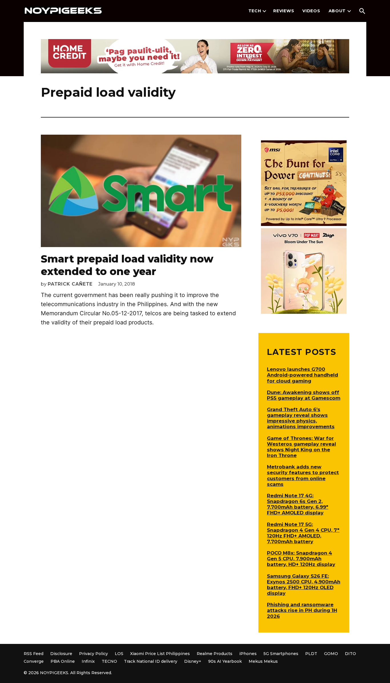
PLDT (311, 653)
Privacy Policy (93, 653)
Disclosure (61, 653)
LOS (119, 653)
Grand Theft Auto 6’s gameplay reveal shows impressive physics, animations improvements (301, 418)
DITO (350, 653)
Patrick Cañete (70, 284)
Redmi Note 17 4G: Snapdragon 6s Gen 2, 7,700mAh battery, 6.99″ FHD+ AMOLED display (297, 504)
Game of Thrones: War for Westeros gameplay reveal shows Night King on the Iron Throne (301, 446)
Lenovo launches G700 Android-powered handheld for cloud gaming (302, 374)
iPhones (248, 653)
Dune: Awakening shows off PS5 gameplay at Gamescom (303, 395)
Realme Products (214, 653)
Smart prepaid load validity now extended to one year (127, 264)
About (337, 10)
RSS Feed (33, 653)
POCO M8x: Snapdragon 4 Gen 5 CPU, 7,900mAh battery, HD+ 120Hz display (301, 558)
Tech (254, 10)
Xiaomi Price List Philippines (160, 653)
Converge (34, 661)
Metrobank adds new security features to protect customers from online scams (303, 475)
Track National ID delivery (150, 661)
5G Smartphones (281, 653)
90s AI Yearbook (225, 661)
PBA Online (63, 661)
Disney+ (192, 661)
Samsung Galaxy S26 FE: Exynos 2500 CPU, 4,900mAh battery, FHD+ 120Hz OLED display (303, 584)
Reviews (283, 10)
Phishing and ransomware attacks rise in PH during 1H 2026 (302, 610)
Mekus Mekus (263, 661)
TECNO (109, 661)
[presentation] (264, 11)
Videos (311, 10)
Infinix (88, 661)
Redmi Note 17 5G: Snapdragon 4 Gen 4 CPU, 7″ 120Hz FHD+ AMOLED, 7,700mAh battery (303, 533)
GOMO (331, 653)
